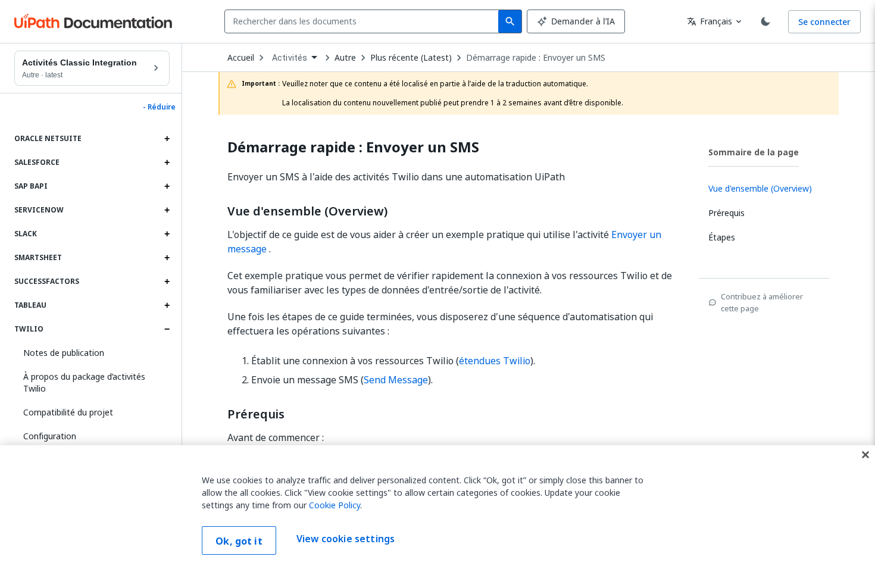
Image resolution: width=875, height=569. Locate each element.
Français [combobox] (709, 21)
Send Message (396, 380)
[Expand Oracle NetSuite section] (167, 138)
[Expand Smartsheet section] (167, 257)
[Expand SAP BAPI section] (167, 186)
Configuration (49, 436)
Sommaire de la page (753, 152)
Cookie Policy (334, 505)
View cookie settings (345, 539)
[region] (437, 507)
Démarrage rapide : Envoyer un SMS (535, 58)
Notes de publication (63, 352)
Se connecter (824, 21)
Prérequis (256, 414)
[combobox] (364, 21)
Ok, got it (238, 541)
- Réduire (159, 107)
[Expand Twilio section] (167, 329)
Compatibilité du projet (68, 412)
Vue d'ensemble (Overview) (307, 211)
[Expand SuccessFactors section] (167, 281)
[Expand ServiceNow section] (167, 210)
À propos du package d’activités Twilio (84, 382)
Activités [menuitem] (289, 57)
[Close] (865, 454)
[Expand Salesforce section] (167, 162)
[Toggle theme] (765, 21)
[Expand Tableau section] (167, 305)
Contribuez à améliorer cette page (762, 302)
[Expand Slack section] (167, 234)
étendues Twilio (494, 361)
